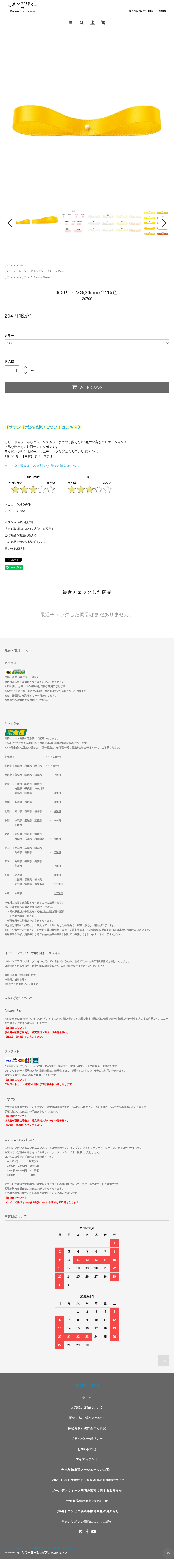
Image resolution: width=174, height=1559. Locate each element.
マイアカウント (87, 1459)
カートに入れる (91, 387)
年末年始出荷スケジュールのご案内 (87, 1469)
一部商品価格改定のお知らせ (87, 1500)
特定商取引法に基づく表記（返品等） (30, 528)
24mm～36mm (56, 271)
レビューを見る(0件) (18, 504)
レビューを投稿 (15, 511)
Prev (10, 223)
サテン (9, 277)
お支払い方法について (87, 1407)
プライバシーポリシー (87, 1438)
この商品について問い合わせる (25, 542)
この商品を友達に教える (21, 535)
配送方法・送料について (86, 1418)
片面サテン (37, 271)
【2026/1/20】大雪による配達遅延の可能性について (87, 1480)
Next (163, 223)
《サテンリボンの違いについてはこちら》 (43, 427)
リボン (8, 265)
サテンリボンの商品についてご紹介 (87, 1521)
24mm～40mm (42, 277)
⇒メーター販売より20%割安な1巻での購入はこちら (42, 466)
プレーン (21, 265)
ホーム (87, 1397)
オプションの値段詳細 (19, 522)
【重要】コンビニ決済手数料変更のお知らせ (87, 1511)
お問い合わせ (87, 1449)
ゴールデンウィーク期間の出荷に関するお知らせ (87, 1490)
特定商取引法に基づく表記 (87, 1428)
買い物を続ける (15, 548)
